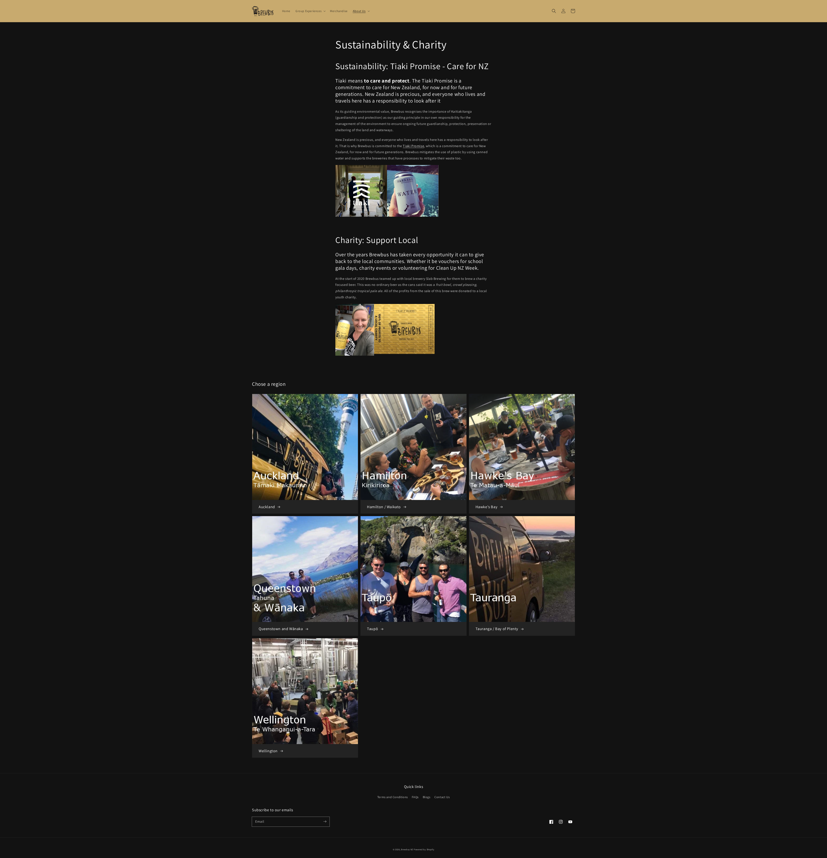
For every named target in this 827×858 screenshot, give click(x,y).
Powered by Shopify (424, 849)
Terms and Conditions (392, 797)
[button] (554, 11)
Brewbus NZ (407, 849)
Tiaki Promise (413, 146)
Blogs (427, 797)
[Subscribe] (325, 821)
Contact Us (442, 797)
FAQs (415, 797)
